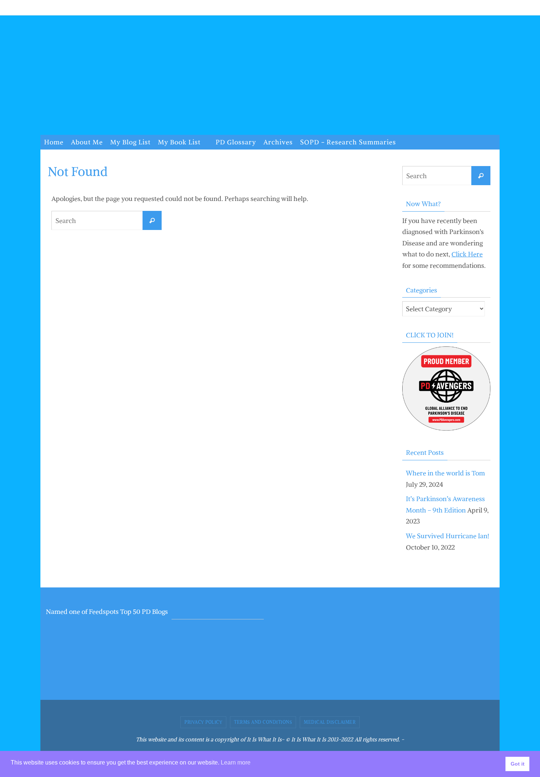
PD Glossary (236, 142)
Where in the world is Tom (445, 473)
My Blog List (130, 142)
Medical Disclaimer (330, 722)
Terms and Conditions (263, 722)
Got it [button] (518, 764)
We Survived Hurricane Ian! (447, 536)
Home (54, 142)
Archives (278, 142)
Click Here (467, 254)
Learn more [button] (236, 762)
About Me (87, 142)
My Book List (179, 142)
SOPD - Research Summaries (348, 142)
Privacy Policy (203, 722)
